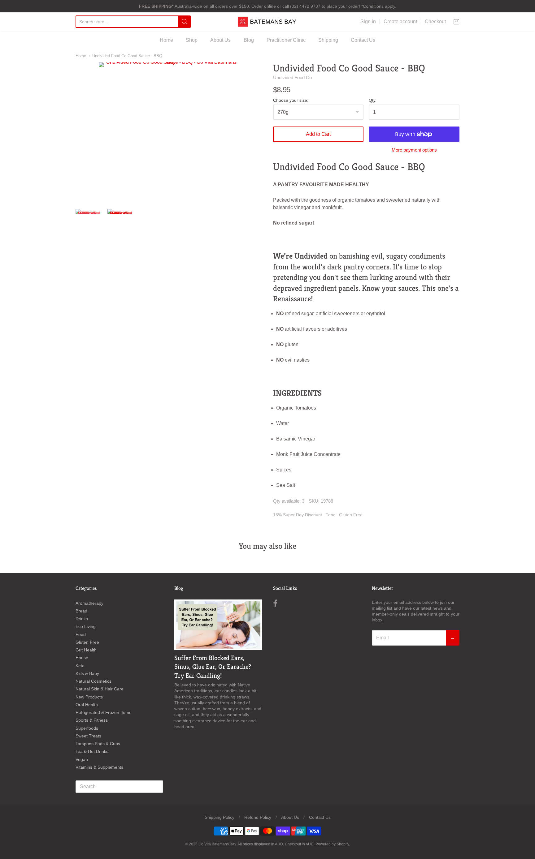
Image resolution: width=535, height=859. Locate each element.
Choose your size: (290, 100)
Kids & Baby (87, 673)
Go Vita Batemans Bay (217, 844)
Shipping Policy (219, 817)
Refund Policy (257, 817)
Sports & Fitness (92, 720)
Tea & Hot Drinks (92, 751)
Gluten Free (351, 514)
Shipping (328, 40)
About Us (220, 40)
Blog (249, 40)
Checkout (435, 21)
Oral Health (87, 704)
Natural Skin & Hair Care (100, 688)
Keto (80, 665)
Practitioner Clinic (286, 40)
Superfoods (87, 728)
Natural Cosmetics (93, 681)
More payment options (414, 149)
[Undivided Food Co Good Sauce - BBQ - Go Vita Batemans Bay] (89, 222)
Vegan (82, 759)
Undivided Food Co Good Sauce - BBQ (127, 56)
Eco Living (86, 626)
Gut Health (86, 649)
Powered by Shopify (332, 844)
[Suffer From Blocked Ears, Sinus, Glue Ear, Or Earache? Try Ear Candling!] (218, 625)
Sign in (368, 21)
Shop (192, 40)
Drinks (82, 618)
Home (166, 40)
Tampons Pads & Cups (98, 743)
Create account (400, 21)
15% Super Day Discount (297, 514)
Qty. (372, 100)
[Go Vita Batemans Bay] (267, 21)
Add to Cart (318, 134)
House (82, 657)
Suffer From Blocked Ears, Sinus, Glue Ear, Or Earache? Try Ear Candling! (212, 667)
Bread (81, 610)
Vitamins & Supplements (99, 767)
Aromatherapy (89, 603)
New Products (89, 696)
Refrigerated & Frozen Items (103, 712)
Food (330, 514)
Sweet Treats (88, 735)
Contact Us (363, 40)
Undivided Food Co (292, 77)
